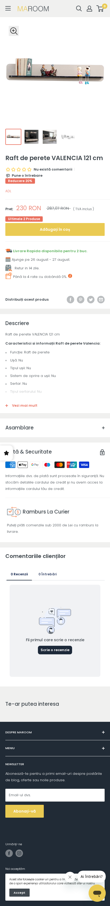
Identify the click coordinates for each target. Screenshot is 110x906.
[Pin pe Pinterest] (80, 299)
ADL (8, 191)
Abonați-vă (24, 811)
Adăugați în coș (55, 229)
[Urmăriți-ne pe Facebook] (9, 853)
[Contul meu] (89, 9)
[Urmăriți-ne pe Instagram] (19, 853)
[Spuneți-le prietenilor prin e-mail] (101, 299)
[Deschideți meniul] (8, 8)
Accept (19, 892)
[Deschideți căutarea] (79, 9)
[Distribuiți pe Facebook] (70, 299)
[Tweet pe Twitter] (91, 299)
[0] (100, 8)
